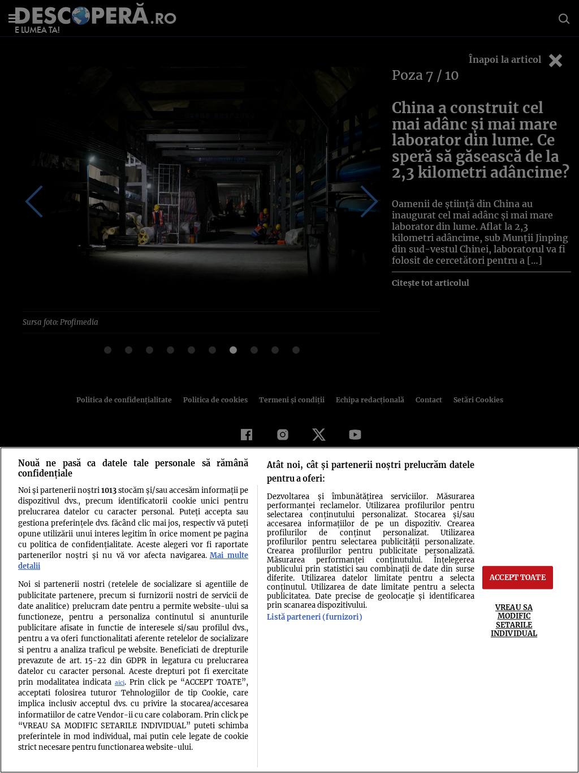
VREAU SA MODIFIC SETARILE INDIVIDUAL (514, 620)
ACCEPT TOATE (518, 577)
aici (119, 682)
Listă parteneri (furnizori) (314, 616)
